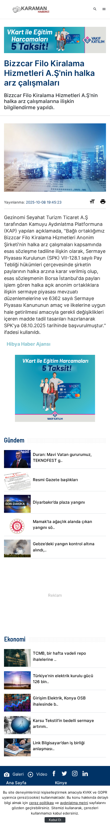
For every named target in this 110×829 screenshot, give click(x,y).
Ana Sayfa (16, 782)
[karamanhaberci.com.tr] (30, 9)
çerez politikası (41, 803)
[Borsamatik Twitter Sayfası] (65, 774)
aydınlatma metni (74, 803)
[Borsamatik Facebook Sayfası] (54, 774)
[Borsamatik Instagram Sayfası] (75, 774)
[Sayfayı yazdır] (103, 202)
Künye (61, 782)
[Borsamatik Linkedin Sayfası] (85, 774)
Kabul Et (55, 820)
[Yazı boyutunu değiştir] (92, 202)
